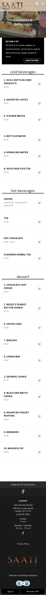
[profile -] (37, 3)
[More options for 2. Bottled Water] (39, 140)
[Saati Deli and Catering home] (12, 6)
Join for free (31, 60)
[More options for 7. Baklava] (39, 344)
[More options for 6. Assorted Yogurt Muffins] (39, 416)
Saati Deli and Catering (23, 561)
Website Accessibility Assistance (23, 575)
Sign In (10, 591)
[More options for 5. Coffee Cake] (39, 328)
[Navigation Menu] (42, 4)
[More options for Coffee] (39, 203)
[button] (23, 86)
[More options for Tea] (39, 222)
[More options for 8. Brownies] (39, 436)
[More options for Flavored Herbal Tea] (39, 258)
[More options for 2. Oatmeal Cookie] (39, 381)
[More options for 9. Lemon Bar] (39, 360)
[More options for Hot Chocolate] (39, 242)
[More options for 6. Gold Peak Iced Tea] (39, 172)
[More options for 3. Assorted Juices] (39, 104)
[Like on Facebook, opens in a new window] (23, 492)
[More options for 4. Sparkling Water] (39, 156)
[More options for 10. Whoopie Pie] (39, 452)
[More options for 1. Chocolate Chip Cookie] (39, 289)
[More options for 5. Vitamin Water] (39, 120)
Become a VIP (33, 591)
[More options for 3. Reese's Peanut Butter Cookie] (39, 308)
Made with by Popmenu (18, 484)
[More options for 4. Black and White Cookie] (39, 397)
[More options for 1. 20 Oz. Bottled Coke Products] (39, 84)
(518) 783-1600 (23, 514)
